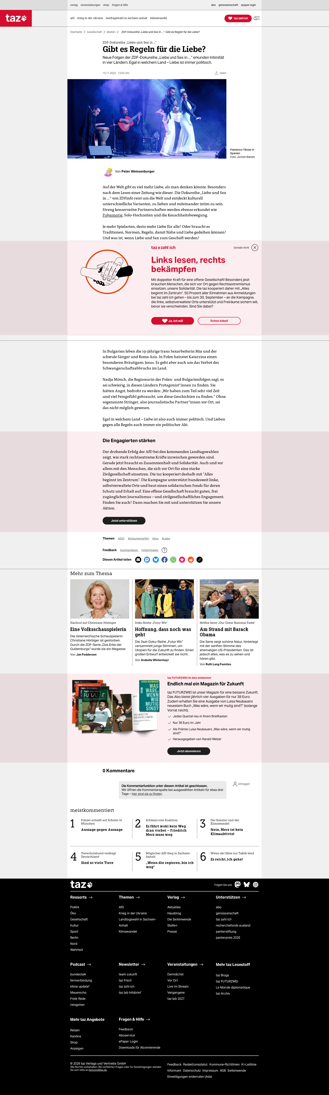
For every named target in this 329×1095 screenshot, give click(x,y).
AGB (223, 1071)
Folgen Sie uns (223, 885)
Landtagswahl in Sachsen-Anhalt (137, 922)
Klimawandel (128, 932)
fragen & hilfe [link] (120, 5)
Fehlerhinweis (150, 550)
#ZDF (121, 538)
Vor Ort (172, 980)
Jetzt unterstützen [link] (124, 520)
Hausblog (174, 913)
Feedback (126, 1029)
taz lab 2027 (175, 999)
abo (218, 907)
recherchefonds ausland (233, 925)
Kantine (75, 1036)
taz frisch (125, 980)
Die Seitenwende (179, 919)
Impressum (210, 1071)
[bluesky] (247, 886)
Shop (74, 1042)
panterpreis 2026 (228, 938)
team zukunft (128, 974)
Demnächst (175, 974)
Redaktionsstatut (195, 1064)
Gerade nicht (241, 247)
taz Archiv (223, 994)
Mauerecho (78, 993)
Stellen (172, 925)
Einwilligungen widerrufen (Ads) (189, 1077)
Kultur (74, 925)
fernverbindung (81, 980)
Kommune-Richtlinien (225, 1064)
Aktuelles (173, 907)
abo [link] (213, 5)
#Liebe (166, 538)
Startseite (76, 32)
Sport (74, 932)
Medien (111, 32)
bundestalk (78, 974)
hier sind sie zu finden (147, 794)
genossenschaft (227, 913)
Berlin (74, 938)
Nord (73, 944)
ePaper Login (128, 1041)
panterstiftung (226, 932)
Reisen (75, 1030)
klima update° (80, 987)
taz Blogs (222, 975)
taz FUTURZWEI (227, 981)
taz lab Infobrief (130, 993)
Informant (174, 1071)
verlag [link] (74, 5)
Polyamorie (112, 215)
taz (81, 885)
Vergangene (176, 993)
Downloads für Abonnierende (140, 1048)
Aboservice (127, 1035)
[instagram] (256, 886)
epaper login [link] (248, 5)
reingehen (77, 1005)
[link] (73, 18)
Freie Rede (77, 999)
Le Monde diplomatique (233, 987)
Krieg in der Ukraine (133, 913)
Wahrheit (76, 950)
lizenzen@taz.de (98, 1070)
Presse (172, 932)
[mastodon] (238, 886)
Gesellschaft (94, 32)
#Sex (155, 538)
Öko (73, 913)
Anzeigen (76, 1049)
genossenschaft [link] (228, 5)
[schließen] (255, 247)
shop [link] (106, 5)
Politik (74, 907)
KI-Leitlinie (248, 1064)
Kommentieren (129, 550)
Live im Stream (177, 987)
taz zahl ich (224, 919)
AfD (121, 907)
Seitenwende (237, 1071)
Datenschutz (192, 1071)
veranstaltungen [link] (90, 5)
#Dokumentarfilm (138, 538)
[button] (257, 18)
